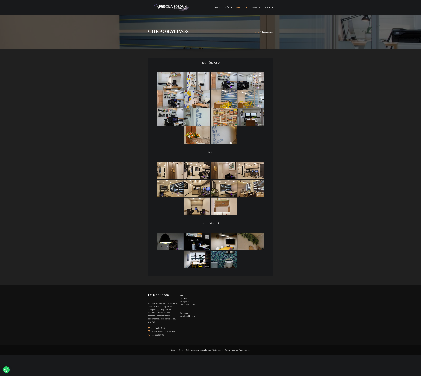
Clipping (255, 7)
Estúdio (228, 7)
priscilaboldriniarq (187, 316)
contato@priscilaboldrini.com (164, 331)
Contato (268, 7)
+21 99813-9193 (158, 335)
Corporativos (267, 32)
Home (217, 7)
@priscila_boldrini (187, 304)
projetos (241, 7)
